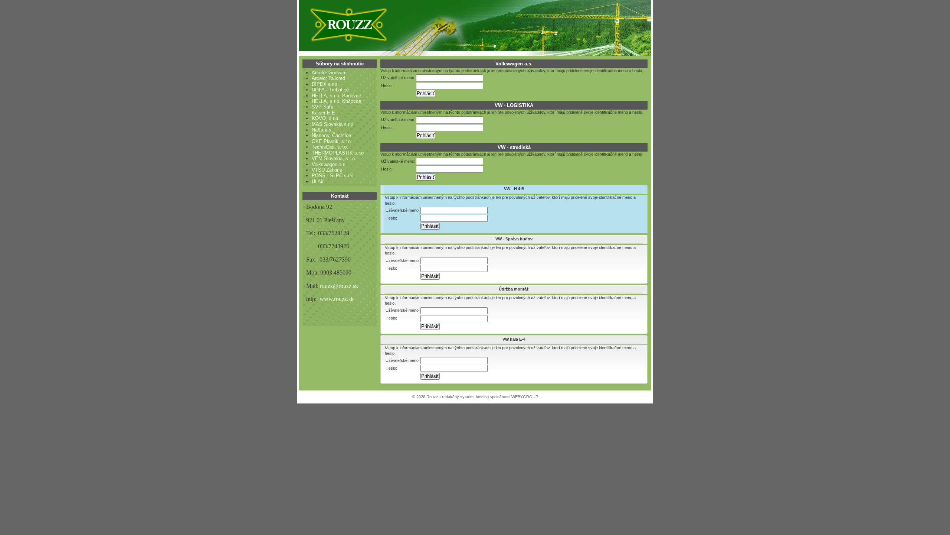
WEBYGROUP (524, 397)
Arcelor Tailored (328, 78)
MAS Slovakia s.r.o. (333, 124)
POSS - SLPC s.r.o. (333, 175)
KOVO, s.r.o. (326, 118)
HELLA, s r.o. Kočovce (336, 101)
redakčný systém (458, 397)
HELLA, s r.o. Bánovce (336, 95)
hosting (482, 397)
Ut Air (318, 181)
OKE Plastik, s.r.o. (332, 141)
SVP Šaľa (322, 107)
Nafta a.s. (322, 130)
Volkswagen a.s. (329, 164)
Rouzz (347, 24)
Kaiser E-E (323, 113)
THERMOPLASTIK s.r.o (338, 153)
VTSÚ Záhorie (327, 170)
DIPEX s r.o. (325, 84)
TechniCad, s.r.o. (330, 147)
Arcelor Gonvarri (329, 72)
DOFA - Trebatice (330, 90)
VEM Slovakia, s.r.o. (334, 158)
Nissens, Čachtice (331, 135)
